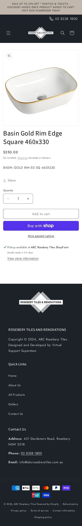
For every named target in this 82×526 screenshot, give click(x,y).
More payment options (41, 236)
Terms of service (40, 510)
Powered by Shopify (48, 504)
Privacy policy (18, 510)
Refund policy (70, 504)
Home (12, 376)
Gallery (13, 404)
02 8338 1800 (31, 453)
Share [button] (12, 180)
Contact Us (15, 414)
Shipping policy (43, 517)
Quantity (8, 190)
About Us (14, 385)
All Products (16, 395)
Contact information (64, 510)
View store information (22, 258)
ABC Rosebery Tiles (25, 504)
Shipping (22, 157)
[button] (8, 33)
